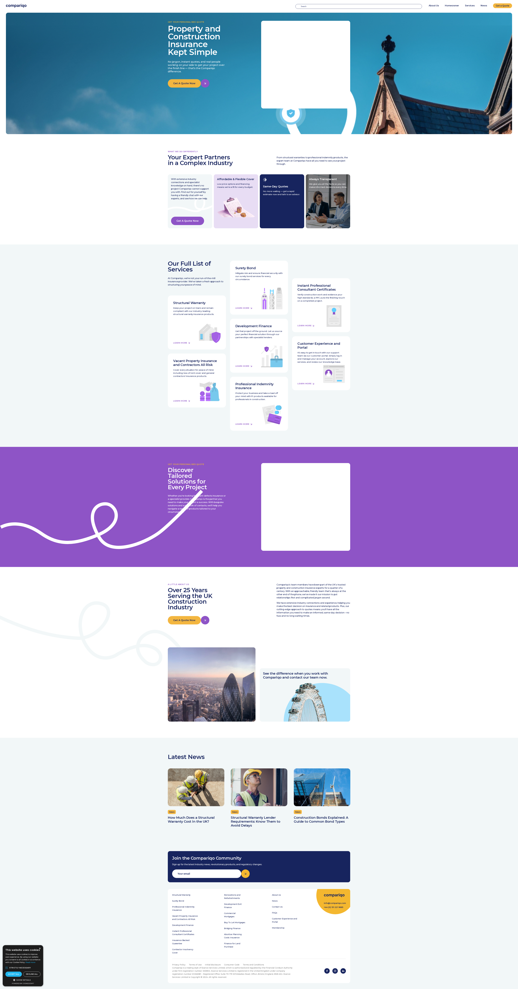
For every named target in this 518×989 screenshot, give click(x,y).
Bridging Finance (232, 928)
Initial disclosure (213, 964)
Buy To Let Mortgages (234, 922)
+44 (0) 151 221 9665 (333, 907)
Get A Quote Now (184, 83)
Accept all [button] (13, 974)
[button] (6, 968)
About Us (276, 895)
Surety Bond (178, 901)
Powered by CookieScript (23, 983)
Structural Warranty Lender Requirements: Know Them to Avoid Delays (255, 821)
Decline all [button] (32, 974)
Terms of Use (195, 964)
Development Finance (183, 925)
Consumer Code (231, 964)
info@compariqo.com (335, 903)
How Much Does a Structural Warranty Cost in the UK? (191, 819)
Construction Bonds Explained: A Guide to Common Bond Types (321, 819)
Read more (30, 962)
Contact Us (277, 907)
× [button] (40, 949)
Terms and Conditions (253, 964)
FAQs (274, 913)
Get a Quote (502, 5)
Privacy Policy (178, 964)
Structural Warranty (181, 895)
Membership (278, 928)
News (484, 5)
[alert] (23, 965)
